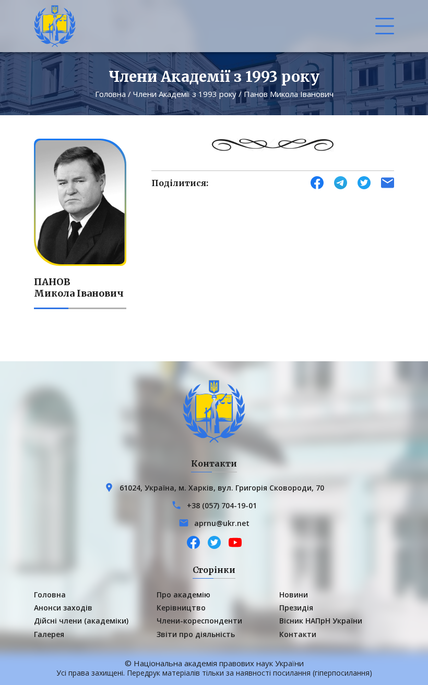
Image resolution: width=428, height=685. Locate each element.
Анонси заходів (63, 608)
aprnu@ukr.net (221, 523)
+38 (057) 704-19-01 (222, 505)
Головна (110, 94)
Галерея (49, 634)
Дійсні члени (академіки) (81, 621)
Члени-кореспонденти (199, 621)
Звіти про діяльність (196, 634)
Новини (293, 595)
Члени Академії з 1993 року (184, 94)
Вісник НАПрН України (320, 621)
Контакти (297, 634)
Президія (296, 608)
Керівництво (181, 608)
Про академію (183, 595)
